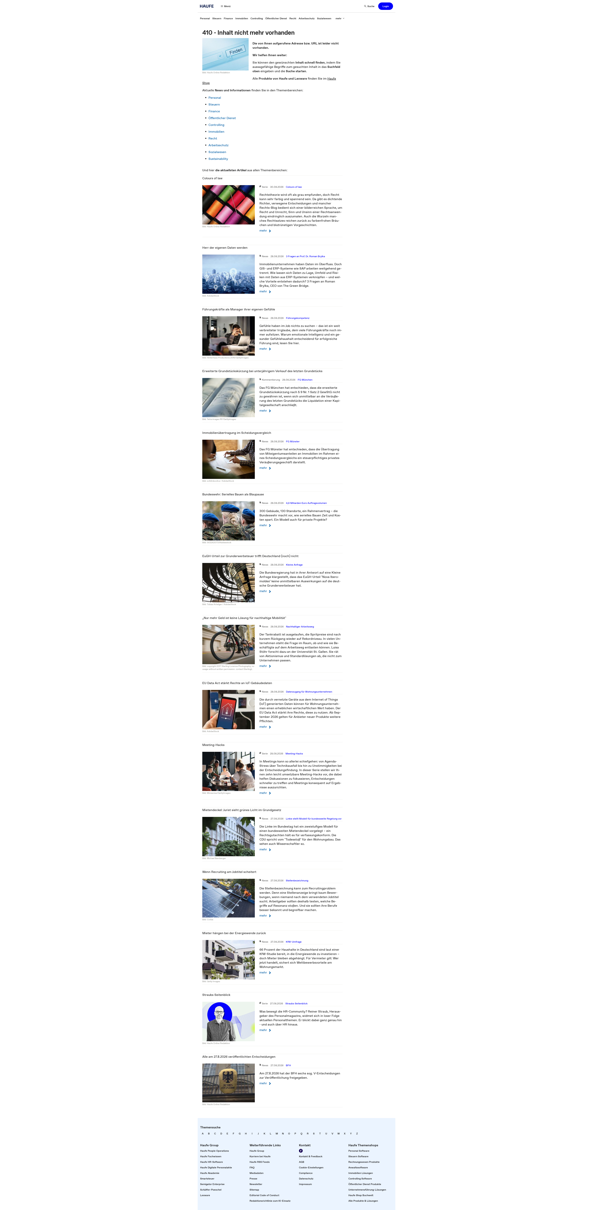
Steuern (214, 104)
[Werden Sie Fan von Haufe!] (301, 1151)
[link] (205, 18)
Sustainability (218, 159)
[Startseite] (207, 6)
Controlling (216, 125)
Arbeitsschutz (218, 145)
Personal (214, 97)
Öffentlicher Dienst (222, 118)
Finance (214, 111)
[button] (385, 6)
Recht (212, 138)
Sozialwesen (217, 152)
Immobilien (216, 131)
